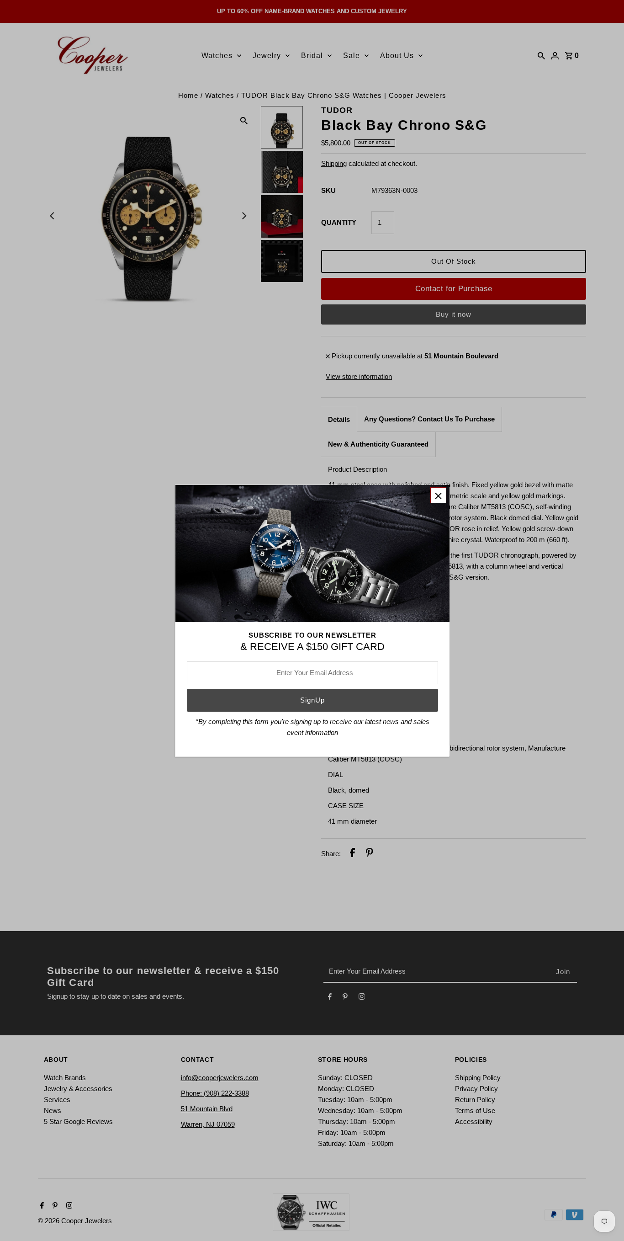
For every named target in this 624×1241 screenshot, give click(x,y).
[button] (438, 495)
